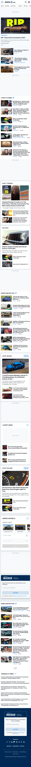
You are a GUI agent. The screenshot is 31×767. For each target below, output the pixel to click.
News (2, 6)
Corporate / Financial (19, 62)
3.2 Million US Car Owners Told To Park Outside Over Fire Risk (20, 347)
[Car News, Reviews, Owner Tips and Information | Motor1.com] (10, 2)
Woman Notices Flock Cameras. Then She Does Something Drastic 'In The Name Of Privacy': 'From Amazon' (14, 688)
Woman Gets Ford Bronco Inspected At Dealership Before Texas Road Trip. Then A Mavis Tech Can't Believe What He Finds (15, 694)
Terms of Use (23, 596)
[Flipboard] (14, 742)
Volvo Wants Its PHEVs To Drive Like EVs (21, 50)
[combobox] (15, 535)
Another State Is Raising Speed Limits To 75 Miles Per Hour (21, 127)
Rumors (14, 324)
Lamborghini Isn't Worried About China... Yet (20, 135)
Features (13, 6)
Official (14, 146)
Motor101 (15, 121)
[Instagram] (19, 742)
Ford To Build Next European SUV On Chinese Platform (21, 608)
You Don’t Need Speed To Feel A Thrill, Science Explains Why (21, 306)
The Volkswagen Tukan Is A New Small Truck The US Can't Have (21, 616)
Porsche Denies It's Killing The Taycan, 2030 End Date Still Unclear (20, 632)
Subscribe (15, 592)
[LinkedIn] (12, 742)
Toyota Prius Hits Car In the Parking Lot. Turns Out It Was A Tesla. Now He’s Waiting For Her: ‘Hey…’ (14, 699)
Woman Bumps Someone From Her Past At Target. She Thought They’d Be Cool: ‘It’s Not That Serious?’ (21, 330)
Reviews (7, 6)
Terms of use (15, 754)
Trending (15, 105)
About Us (9, 746)
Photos (26, 6)
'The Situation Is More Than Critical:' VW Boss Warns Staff (21, 59)
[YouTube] (21, 742)
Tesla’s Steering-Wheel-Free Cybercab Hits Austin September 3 (21, 314)
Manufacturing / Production (19, 137)
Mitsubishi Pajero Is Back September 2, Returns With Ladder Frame (20, 143)
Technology (15, 308)
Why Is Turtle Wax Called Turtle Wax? (20, 119)
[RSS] (24, 742)
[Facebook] (7, 742)
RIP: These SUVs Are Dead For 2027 (13, 38)
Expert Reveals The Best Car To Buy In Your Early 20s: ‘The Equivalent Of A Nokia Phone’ (14, 704)
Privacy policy (8, 751)
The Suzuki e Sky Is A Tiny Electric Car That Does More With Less (21, 298)
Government (16, 130)
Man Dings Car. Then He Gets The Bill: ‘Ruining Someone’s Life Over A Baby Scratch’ (21, 102)
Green (15, 53)
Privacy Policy (16, 596)
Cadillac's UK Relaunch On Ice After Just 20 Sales (21, 322)
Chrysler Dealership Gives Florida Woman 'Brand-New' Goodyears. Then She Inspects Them (15, 677)
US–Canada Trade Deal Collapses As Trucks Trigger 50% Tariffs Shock (21, 640)
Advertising (16, 746)
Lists (2, 45)
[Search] (26, 2)
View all (26, 356)
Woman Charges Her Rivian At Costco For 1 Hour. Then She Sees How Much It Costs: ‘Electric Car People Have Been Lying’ (21, 649)
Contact (22, 746)
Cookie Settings (22, 751)
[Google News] (16, 742)
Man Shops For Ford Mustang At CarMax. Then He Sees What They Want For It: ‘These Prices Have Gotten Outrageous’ (21, 659)
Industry (15, 627)
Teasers (16, 71)
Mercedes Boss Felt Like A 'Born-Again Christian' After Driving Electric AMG (21, 624)
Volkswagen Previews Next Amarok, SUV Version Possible (22, 68)
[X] (9, 742)
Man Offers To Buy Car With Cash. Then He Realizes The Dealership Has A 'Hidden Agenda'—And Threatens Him (21, 111)
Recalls (14, 349)
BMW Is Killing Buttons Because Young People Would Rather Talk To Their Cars (21, 339)
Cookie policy (15, 751)
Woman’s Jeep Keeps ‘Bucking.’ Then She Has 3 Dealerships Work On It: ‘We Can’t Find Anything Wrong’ (15, 682)
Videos (20, 6)
